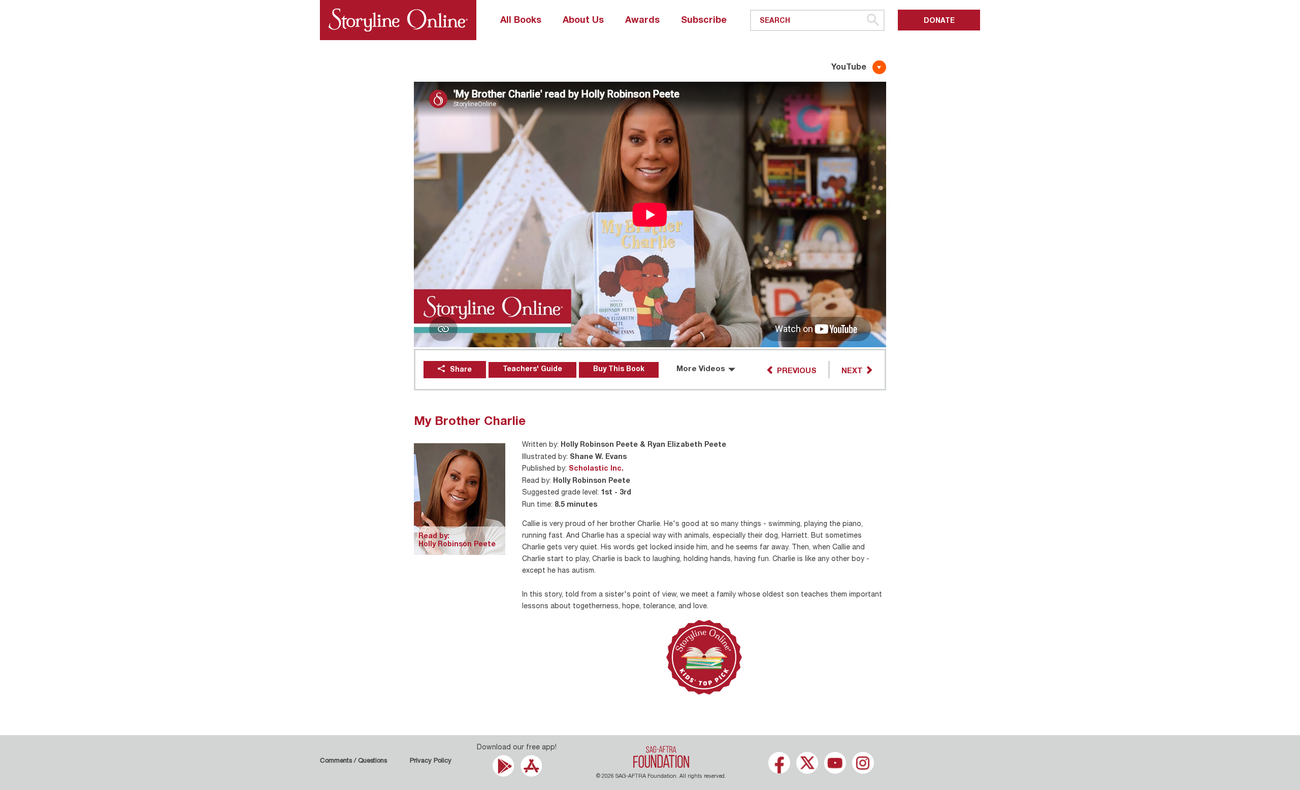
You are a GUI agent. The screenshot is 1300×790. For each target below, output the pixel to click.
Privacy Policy (430, 761)
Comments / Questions (353, 761)
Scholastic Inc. (596, 469)
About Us (583, 20)
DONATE (939, 21)
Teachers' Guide (532, 369)
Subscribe (704, 20)
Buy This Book (618, 369)
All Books (520, 20)
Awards (642, 20)
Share (461, 370)
